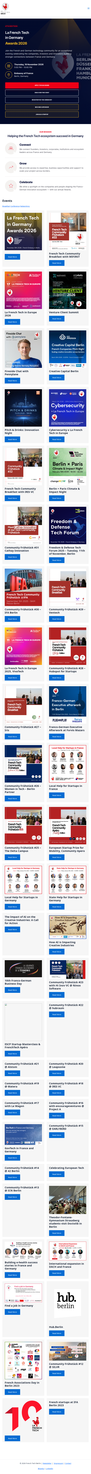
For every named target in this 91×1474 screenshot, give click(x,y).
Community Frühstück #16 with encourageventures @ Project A (66, 1106)
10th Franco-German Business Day (18, 982)
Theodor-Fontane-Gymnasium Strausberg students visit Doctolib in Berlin (65, 1222)
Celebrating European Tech (66, 1168)
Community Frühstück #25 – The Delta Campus (23, 849)
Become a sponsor (42, 107)
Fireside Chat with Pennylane (16, 372)
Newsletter (47, 1463)
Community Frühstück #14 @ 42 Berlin (22, 1169)
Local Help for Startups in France (65, 787)
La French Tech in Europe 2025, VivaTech (21, 669)
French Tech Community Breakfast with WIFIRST (64, 255)
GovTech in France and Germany (19, 1149)
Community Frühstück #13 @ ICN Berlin (22, 1189)
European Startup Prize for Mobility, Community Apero (67, 849)
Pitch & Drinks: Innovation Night (22, 431)
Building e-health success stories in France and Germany (21, 1265)
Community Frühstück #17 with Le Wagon (22, 1104)
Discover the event (42, 92)
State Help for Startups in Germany (65, 898)
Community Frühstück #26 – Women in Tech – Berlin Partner (23, 789)
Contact (68, 1463)
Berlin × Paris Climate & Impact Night (64, 490)
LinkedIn (49, 1468)
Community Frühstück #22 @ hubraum (66, 1006)
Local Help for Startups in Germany (21, 898)
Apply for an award (42, 85)
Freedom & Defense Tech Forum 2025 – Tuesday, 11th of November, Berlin (67, 551)
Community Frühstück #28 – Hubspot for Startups (67, 669)
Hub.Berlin (56, 1327)
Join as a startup (42, 114)
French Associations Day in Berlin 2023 (22, 1384)
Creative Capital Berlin (63, 371)
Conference (15, 206)
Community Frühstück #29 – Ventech (67, 611)
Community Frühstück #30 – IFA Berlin (23, 611)
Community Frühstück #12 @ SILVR (66, 1365)
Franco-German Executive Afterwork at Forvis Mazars (66, 728)
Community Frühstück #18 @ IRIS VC (66, 1085)
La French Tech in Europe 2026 (21, 314)
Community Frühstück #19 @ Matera (22, 1085)
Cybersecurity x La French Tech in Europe (65, 431)
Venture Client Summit (64, 312)
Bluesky (41, 1468)
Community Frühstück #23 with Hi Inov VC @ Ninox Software (66, 985)
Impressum (58, 1463)
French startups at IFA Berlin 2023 (63, 1403)
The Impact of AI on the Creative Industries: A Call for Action (22, 920)
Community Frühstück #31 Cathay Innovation (22, 549)
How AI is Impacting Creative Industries (62, 943)
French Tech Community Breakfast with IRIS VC (20, 490)
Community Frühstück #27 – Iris (23, 728)
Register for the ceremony (42, 100)
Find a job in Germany (19, 1305)
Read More (12, 257)
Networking (25, 206)
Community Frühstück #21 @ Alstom (22, 1065)
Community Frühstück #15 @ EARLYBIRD (66, 1127)
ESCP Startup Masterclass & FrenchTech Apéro (22, 1045)
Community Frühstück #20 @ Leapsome (66, 1065)
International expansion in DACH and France (66, 1265)
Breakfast (6, 206)
